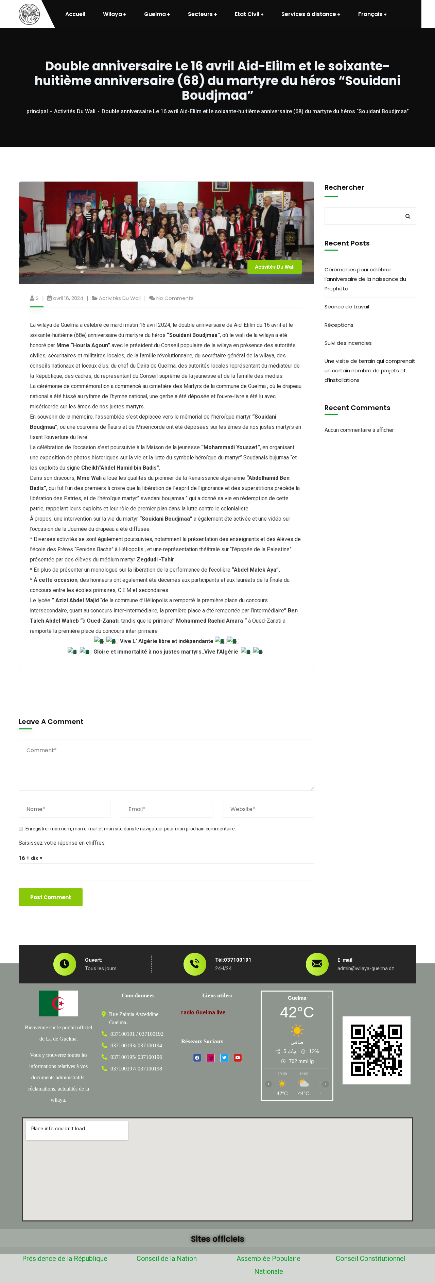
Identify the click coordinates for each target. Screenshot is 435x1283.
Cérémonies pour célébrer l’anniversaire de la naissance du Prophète (365, 279)
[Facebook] (197, 1058)
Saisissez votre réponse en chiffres (62, 843)
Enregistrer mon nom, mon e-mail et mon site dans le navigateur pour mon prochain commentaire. (130, 828)
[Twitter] (224, 1058)
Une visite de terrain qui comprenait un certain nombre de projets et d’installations (370, 370)
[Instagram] (211, 1058)
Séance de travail (347, 306)
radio (187, 1012)
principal (37, 111)
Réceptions (339, 324)
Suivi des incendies (348, 343)
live (221, 1012)
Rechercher (344, 187)
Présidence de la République (64, 1258)
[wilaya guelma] (29, 14)
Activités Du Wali (74, 111)
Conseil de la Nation (167, 1258)
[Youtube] (238, 1058)
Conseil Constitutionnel (370, 1258)
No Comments (175, 298)
